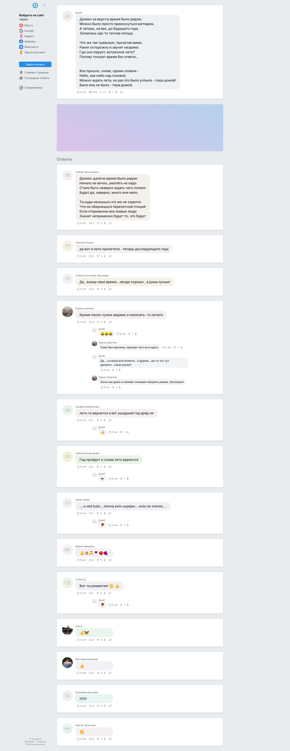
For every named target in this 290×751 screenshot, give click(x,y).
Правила (29, 741)
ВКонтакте (31, 47)
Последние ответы (37, 78)
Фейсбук (30, 41)
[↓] (115, 92)
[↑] (110, 92)
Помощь (41, 741)
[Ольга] (69, 629)
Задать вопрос (35, 64)
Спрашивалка (34, 87)
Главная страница (37, 72)
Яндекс (29, 36)
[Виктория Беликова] (69, 662)
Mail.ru (29, 25)
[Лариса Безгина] (69, 311)
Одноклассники (35, 52)
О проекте (35, 738)
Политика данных (35, 744)
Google (29, 30)
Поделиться (122, 91)
